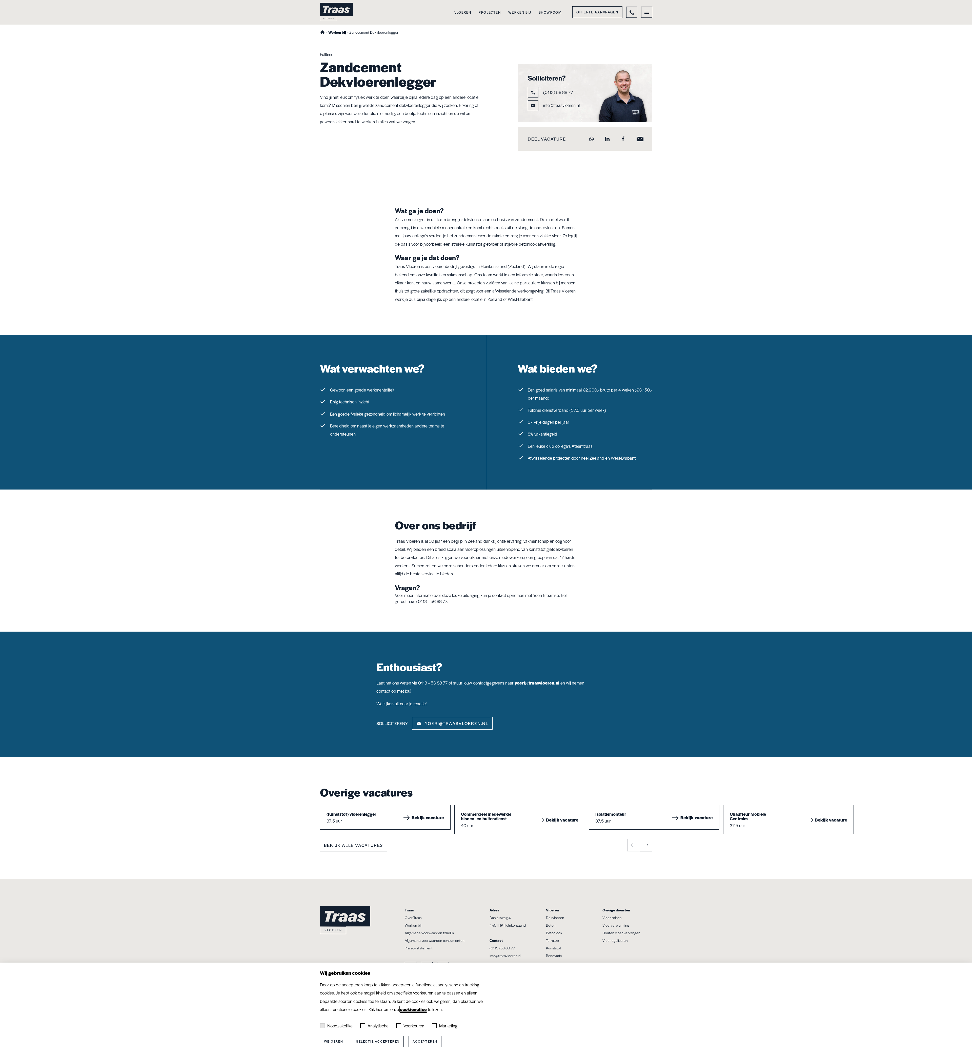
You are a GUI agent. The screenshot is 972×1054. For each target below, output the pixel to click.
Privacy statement (419, 947)
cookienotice (413, 1009)
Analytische (378, 1026)
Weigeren (333, 1041)
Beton (551, 925)
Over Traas (413, 917)
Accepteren (425, 1041)
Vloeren (462, 12)
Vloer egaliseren (615, 940)
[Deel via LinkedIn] (607, 139)
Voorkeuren (413, 1026)
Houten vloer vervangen (621, 932)
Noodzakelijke (340, 1026)
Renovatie (554, 955)
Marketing (448, 1026)
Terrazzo (552, 940)
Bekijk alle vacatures (353, 845)
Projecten (490, 12)
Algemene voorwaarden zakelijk (429, 932)
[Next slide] (646, 845)
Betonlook (554, 932)
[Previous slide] (633, 845)
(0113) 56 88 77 (557, 92)
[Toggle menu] (646, 12)
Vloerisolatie (612, 917)
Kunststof (553, 947)
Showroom (550, 12)
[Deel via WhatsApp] (591, 139)
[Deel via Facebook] (623, 139)
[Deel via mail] (639, 139)
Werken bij (519, 12)
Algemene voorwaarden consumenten (434, 940)
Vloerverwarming (615, 925)
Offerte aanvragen (597, 12)
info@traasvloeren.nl (561, 105)
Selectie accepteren (378, 1041)
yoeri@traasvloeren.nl (537, 683)
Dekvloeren (555, 917)
